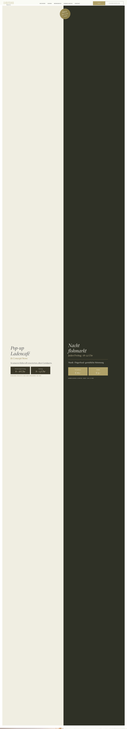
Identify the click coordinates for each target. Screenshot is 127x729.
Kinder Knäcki (68, 3)
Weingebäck (57, 3)
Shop (99, 3)
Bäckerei (42, 3)
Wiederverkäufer (114, 3)
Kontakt (77, 3)
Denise (50, 3)
